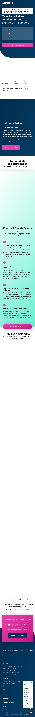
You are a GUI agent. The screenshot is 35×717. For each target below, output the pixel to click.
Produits (5, 678)
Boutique (11, 9)
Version (7, 29)
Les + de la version (27, 82)
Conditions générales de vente (21, 712)
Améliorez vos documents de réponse (12, 666)
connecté (16, 609)
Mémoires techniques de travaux (13, 11)
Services (5, 663)
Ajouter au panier (18, 45)
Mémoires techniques (21, 9)
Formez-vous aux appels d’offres (11, 672)
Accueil (5, 9)
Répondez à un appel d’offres (10, 674)
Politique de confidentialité (24, 714)
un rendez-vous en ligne (13, 139)
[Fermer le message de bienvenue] (31, 682)
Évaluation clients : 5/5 (17, 326)
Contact (5, 707)
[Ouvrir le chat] (30, 712)
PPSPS (4, 690)
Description (5, 83)
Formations (6, 694)
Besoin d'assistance (18, 635)
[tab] (5, 83)
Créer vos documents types (9, 670)
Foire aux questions (9, 702)
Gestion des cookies (13, 714)
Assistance (6, 698)
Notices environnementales (9, 688)
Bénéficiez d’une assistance (9, 668)
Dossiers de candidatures (9, 683)
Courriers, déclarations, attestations (11, 681)
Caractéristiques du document (16, 82)
